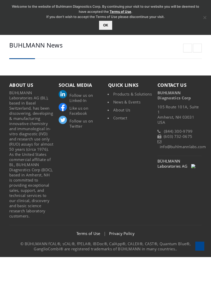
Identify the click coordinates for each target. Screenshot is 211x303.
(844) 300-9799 (178, 131)
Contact (120, 117)
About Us (121, 109)
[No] (204, 17)
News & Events (126, 102)
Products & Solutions (132, 94)
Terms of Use (88, 233)
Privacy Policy (122, 233)
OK (105, 25)
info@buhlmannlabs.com (183, 146)
